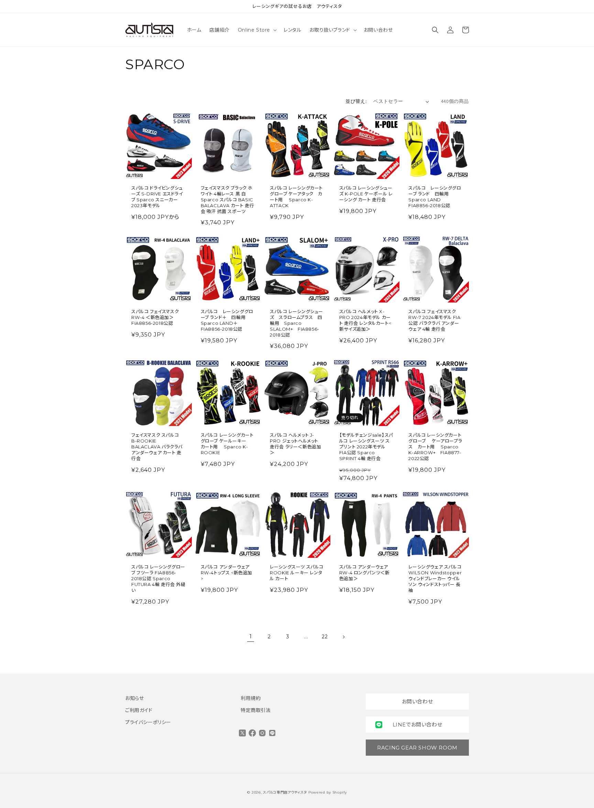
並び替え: (355, 101)
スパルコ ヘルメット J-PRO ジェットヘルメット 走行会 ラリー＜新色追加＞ (295, 443)
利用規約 (251, 698)
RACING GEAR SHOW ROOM (417, 747)
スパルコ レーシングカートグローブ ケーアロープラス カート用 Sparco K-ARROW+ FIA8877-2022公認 (435, 446)
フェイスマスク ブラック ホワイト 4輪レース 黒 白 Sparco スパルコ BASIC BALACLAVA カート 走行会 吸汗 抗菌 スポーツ (227, 199)
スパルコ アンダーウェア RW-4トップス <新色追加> (226, 572)
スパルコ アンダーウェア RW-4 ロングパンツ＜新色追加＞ (364, 572)
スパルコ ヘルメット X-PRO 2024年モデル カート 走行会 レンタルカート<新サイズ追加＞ (365, 320)
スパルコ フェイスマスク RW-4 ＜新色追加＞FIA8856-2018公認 (155, 317)
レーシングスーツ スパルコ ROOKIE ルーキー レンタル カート (296, 572)
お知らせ (134, 698)
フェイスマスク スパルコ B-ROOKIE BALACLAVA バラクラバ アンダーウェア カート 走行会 (157, 446)
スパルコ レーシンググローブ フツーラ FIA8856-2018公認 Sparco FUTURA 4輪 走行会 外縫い (158, 578)
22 (325, 637)
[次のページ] (343, 637)
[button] (256, 30)
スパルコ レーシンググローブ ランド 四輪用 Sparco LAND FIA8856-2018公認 (434, 196)
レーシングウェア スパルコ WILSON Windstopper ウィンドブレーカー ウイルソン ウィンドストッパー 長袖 (435, 578)
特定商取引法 (256, 710)
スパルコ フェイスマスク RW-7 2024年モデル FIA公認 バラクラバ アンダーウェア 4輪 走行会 (434, 320)
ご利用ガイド (139, 710)
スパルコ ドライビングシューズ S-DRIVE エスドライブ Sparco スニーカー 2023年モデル (157, 196)
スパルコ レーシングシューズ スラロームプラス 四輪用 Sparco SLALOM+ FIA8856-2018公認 (296, 323)
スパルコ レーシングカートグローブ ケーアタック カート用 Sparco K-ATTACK (296, 196)
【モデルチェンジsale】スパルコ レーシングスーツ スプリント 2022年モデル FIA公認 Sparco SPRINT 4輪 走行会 (366, 446)
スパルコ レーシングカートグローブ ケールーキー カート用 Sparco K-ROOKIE (227, 443)
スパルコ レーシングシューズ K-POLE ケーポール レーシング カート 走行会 (366, 193)
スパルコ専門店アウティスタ (285, 792)
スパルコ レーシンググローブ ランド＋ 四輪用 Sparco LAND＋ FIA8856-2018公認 (227, 320)
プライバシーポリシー (148, 722)
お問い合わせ (417, 701)
